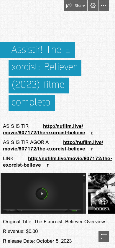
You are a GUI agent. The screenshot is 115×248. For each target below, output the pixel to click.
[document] (57, 124)
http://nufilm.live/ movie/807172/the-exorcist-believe (44, 129)
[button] (75, 5)
